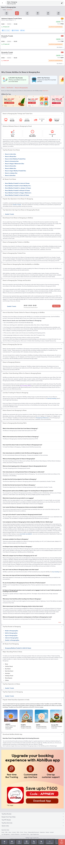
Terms (21, 832)
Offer (6, 832)
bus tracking (55, 571)
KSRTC (38, 725)
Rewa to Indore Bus (10, 154)
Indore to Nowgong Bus (11, 637)
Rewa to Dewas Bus (10, 166)
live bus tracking (51, 398)
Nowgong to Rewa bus (42, 417)
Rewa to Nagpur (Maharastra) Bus (14, 163)
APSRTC (7, 724)
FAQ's (18, 832)
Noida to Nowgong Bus (11, 630)
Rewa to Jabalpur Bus (11, 173)
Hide (59, 622)
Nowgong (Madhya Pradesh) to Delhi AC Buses (18, 648)
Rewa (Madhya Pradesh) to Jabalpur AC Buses (18, 188)
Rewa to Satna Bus (10, 175)
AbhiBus (27, 837)
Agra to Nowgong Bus (11, 635)
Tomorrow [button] (9, 9)
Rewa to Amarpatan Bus (12, 161)
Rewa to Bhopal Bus (10, 156)
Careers (52, 832)
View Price (56, 306)
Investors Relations (15, 834)
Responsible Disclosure (33, 832)
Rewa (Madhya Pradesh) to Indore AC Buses (17, 183)
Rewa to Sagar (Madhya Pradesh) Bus (15, 170)
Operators (42, 832)
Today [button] (4, 9)
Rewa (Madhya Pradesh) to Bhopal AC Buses (17, 190)
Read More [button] (45, 90)
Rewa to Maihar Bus (10, 168)
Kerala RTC (54, 725)
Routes (47, 832)
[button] (2, 3)
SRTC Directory (36, 707)
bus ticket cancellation (26, 534)
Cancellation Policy (24, 834)
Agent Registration (34, 834)
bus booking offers (25, 385)
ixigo (31, 837)
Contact (14, 832)
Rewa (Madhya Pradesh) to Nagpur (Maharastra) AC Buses (21, 192)
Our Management (6, 834)
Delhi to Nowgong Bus (11, 633)
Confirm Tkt (36, 837)
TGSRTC (23, 725)
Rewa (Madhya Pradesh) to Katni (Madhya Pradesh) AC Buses (22, 185)
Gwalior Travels (17, 204)
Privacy (25, 832)
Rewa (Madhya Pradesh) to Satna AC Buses (17, 195)
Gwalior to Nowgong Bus (12, 640)
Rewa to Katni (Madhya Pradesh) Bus (15, 158)
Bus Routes (10, 87)
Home (3, 87)
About (9, 832)
